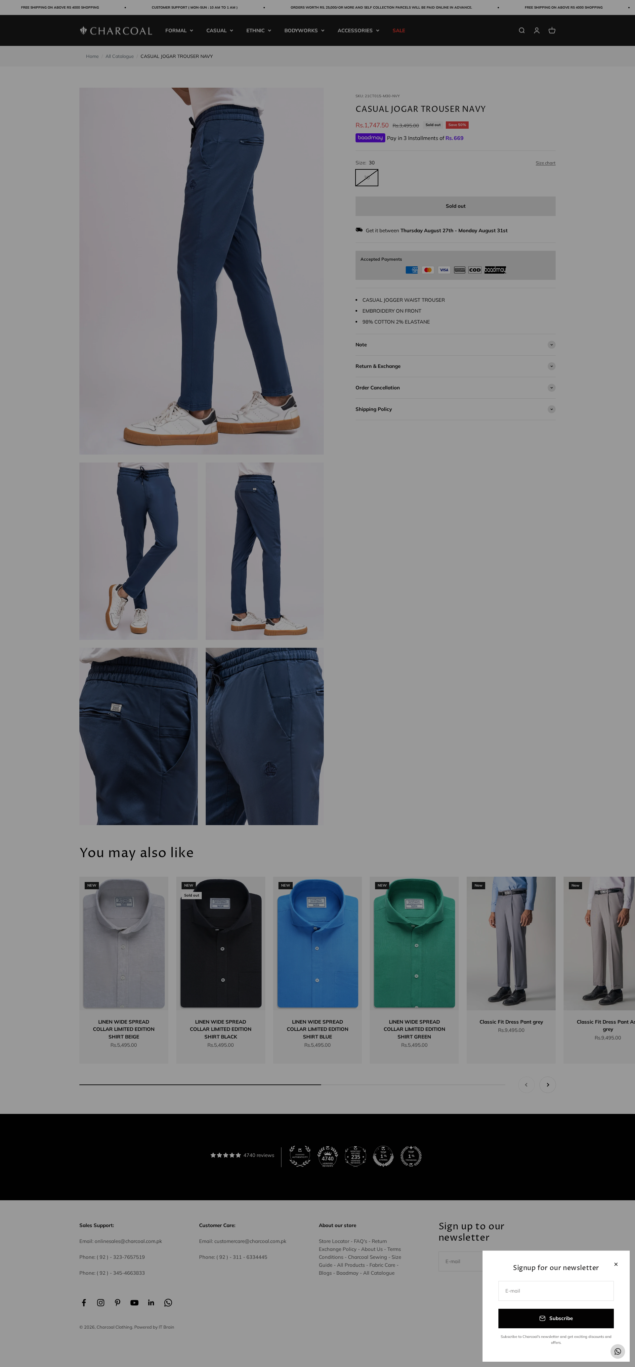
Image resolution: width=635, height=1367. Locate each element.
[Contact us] (618, 1351)
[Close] (616, 1264)
